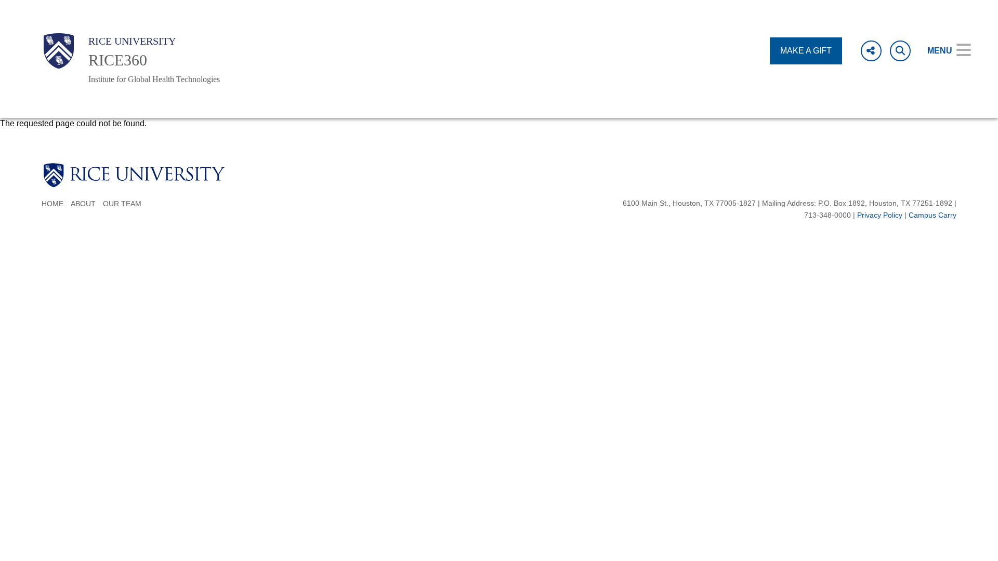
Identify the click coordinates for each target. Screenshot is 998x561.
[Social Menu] (871, 51)
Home (52, 204)
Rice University (132, 41)
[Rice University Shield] (59, 51)
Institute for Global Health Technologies (154, 79)
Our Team (122, 204)
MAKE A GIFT (806, 50)
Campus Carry (932, 215)
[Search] (900, 51)
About (83, 204)
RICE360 (117, 60)
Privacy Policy (879, 215)
